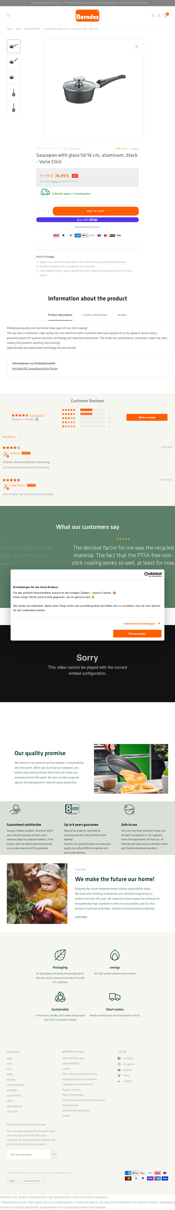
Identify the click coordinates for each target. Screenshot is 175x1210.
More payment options (87, 226)
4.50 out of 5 (37, 415)
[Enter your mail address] (53, 1154)
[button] (69, 410)
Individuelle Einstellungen (139, 623)
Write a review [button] (147, 417)
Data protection (70, 1105)
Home (9, 28)
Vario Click (75, 148)
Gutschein (12, 1111)
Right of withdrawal (72, 1094)
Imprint (66, 1115)
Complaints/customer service (77, 1084)
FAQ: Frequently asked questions (79, 1073)
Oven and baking (15, 1084)
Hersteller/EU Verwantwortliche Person (35, 368)
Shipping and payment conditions (79, 1079)
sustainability (14, 1095)
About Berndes (14, 1106)
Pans (9, 1063)
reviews (122, 315)
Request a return (71, 1089)
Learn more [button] (81, 916)
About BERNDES (71, 1063)
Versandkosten (62, 1197)
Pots (9, 1068)
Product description (60, 315)
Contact (66, 1068)
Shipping (54, 181)
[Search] (153, 15)
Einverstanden (137, 633)
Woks (10, 1074)
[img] (11, 447)
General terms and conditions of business (83, 1100)
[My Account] (159, 15)
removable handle (32, 28)
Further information (95, 315)
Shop (18, 28)
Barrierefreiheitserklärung (75, 1110)
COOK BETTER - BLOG (73, 1058)
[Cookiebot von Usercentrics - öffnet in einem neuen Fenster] (147, 574)
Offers (10, 1100)
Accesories (12, 1090)
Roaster (11, 1079)
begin (10, 1058)
